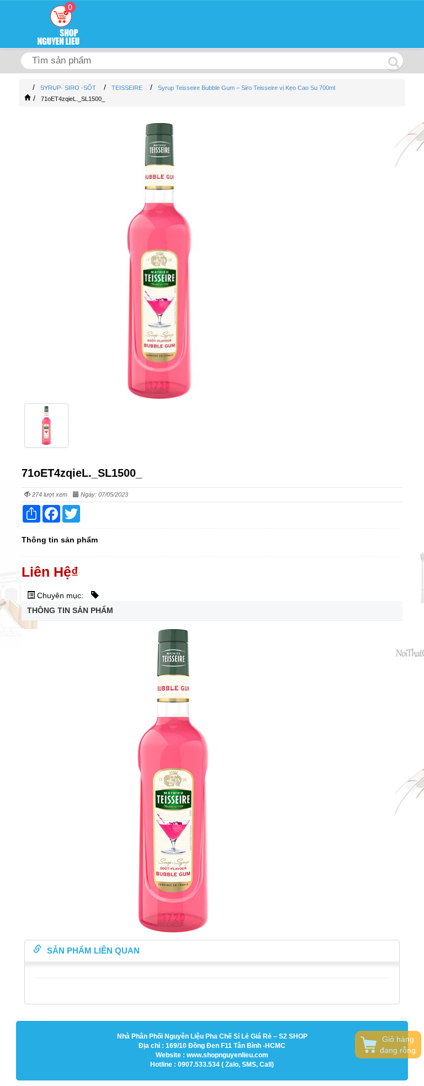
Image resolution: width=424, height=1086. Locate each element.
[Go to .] (27, 87)
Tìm (393, 61)
